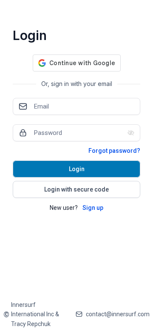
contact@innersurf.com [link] (118, 314)
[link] (36, 314)
